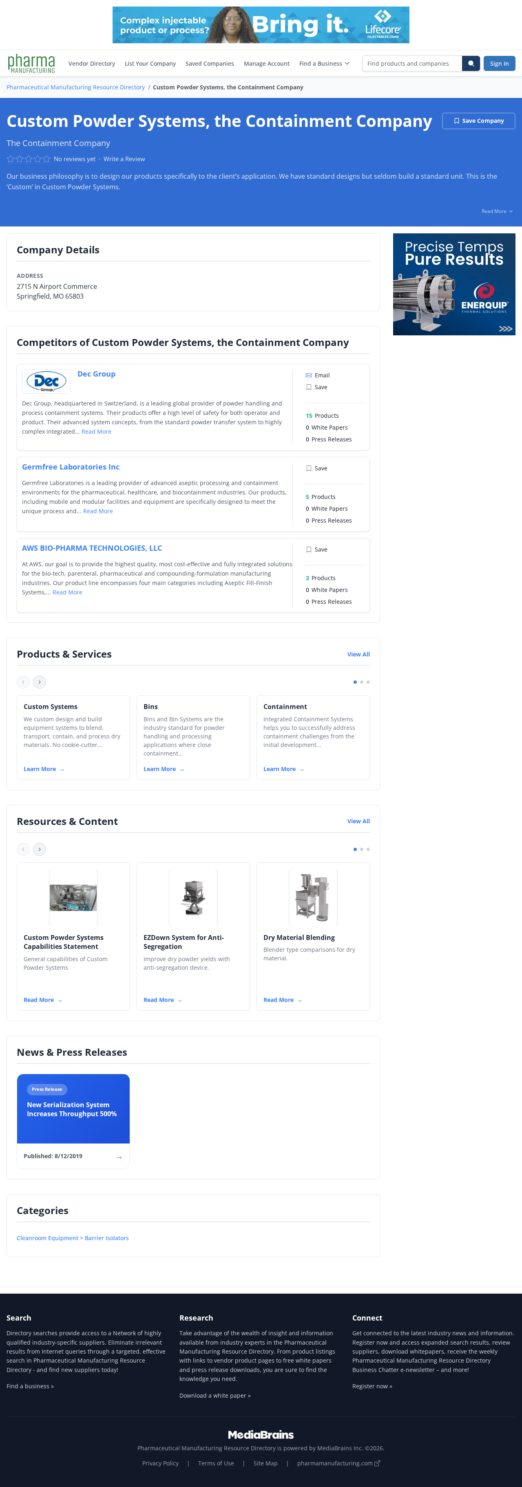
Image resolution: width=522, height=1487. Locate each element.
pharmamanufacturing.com (335, 1463)
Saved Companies (210, 63)
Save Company (483, 120)
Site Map (266, 1463)
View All (358, 654)
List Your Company (150, 63)
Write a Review (124, 159)
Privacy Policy (160, 1463)
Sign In (499, 63)
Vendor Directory (92, 63)
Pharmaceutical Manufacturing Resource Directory (76, 87)
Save (321, 387)
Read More (96, 431)
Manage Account (267, 63)
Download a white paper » (215, 1395)
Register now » (372, 1386)
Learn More (40, 769)
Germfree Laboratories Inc (70, 467)
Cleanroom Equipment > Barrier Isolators (73, 1238)
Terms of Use (216, 1463)
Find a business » (30, 1386)
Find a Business (320, 63)
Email (322, 375)
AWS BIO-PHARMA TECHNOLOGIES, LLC (92, 548)
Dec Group (96, 374)
